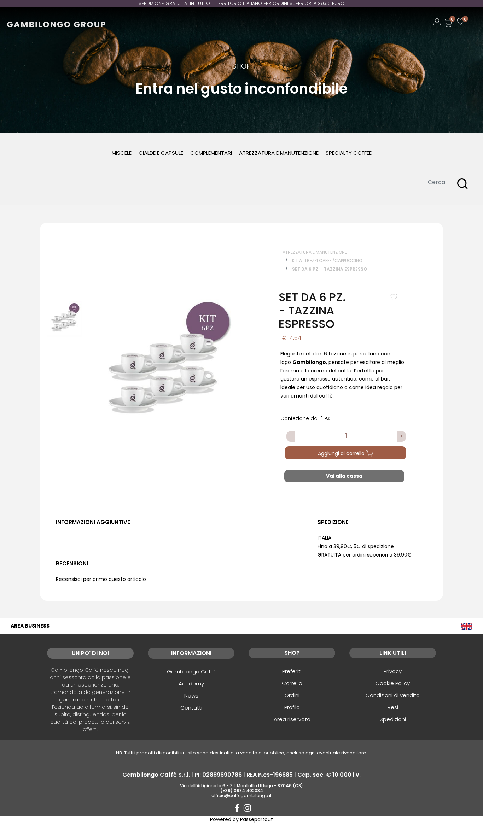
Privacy (393, 671)
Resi (393, 707)
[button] (462, 183)
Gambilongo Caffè (191, 671)
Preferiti (292, 671)
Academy (191, 683)
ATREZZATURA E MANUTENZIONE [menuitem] (279, 153)
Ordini (292, 695)
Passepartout (256, 819)
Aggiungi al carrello (342, 453)
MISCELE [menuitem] (122, 153)
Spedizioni (393, 719)
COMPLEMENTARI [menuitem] (211, 153)
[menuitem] (467, 626)
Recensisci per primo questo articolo (101, 579)
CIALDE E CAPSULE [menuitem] (161, 153)
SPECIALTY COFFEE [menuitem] (349, 153)
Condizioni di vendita (393, 695)
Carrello (292, 683)
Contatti (191, 707)
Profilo (292, 707)
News (191, 695)
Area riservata (292, 719)
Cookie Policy (393, 683)
